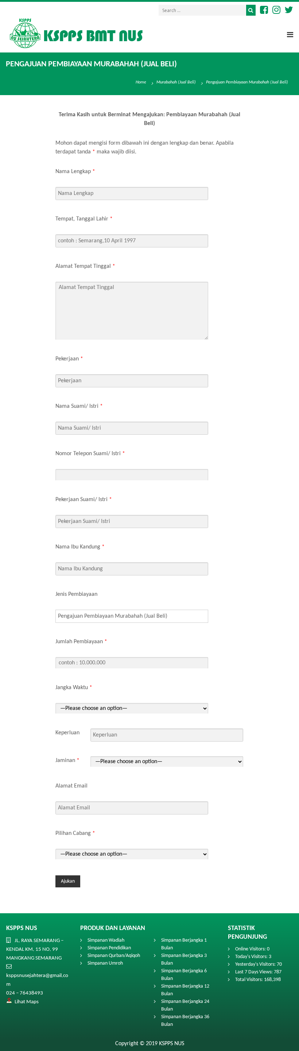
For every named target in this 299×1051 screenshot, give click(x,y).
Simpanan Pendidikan (109, 948)
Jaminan (67, 760)
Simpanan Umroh (105, 963)
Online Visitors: (251, 949)
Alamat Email (71, 786)
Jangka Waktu (73, 688)
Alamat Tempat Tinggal (85, 266)
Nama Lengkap (75, 172)
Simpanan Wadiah (106, 940)
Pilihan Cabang (75, 833)
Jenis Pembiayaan (76, 594)
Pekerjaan (69, 359)
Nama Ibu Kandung (80, 547)
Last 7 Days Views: (254, 972)
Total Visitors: (249, 979)
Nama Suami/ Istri (79, 406)
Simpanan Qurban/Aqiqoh (114, 955)
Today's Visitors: (252, 957)
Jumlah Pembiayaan (81, 642)
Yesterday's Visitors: (256, 964)
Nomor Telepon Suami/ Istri (90, 454)
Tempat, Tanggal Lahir (84, 219)
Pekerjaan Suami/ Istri (83, 500)
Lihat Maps (27, 1002)
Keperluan (67, 733)
